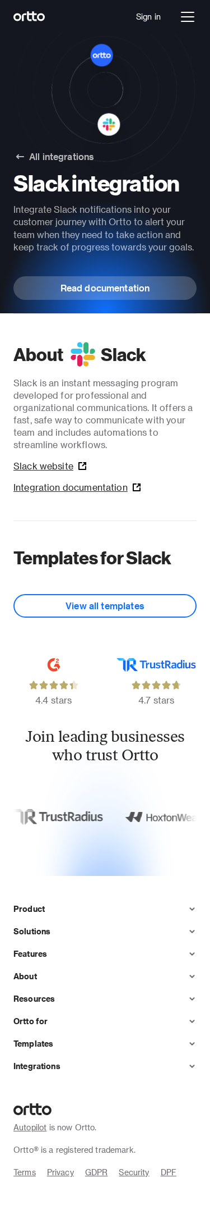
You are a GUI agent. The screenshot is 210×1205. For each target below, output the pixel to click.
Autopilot (29, 1127)
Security (134, 1172)
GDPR (96, 1172)
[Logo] (29, 17)
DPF (168, 1172)
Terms (24, 1172)
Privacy (60, 1172)
